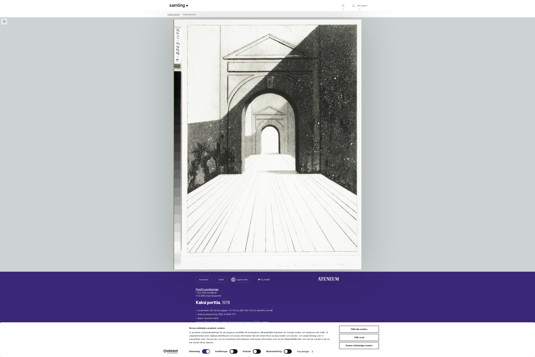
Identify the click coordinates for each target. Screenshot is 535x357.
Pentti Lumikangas (207, 289)
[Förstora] (267, 144)
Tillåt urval (359, 337)
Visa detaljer (303, 351)
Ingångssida (173, 14)
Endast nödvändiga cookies (359, 345)
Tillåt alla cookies (359, 329)
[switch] (234, 351)
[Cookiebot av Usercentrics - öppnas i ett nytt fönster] (171, 351)
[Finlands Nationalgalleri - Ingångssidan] (178, 5)
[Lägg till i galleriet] (4, 21)
